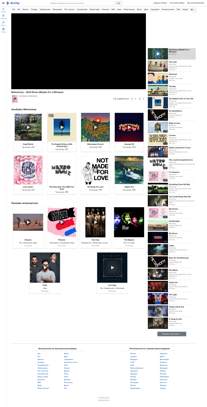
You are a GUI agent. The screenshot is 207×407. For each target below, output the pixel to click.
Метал (139, 9)
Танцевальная (45, 9)
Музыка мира (94, 9)
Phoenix (61, 240)
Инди (119, 9)
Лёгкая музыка (129, 9)
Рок (19, 9)
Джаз (146, 9)
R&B (113, 9)
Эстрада (34, 9)
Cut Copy (112, 285)
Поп (13, 9)
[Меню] (3, 3)
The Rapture (129, 240)
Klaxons (28, 240)
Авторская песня (168, 9)
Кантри (185, 9)
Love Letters (28, 187)
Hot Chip (95, 240)
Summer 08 (129, 144)
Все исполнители (195, 3)
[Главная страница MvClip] (13, 3)
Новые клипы (160, 3)
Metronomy (33, 96)
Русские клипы (177, 3)
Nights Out (129, 187)
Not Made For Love (95, 187)
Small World (28, 144)
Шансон (25, 9)
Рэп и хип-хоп (69, 9)
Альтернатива (82, 9)
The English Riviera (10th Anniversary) (61, 145)
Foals (45, 285)
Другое (193, 9)
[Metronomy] (14, 98)
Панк (178, 9)
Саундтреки (155, 9)
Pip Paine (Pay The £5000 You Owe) (61, 188)
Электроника (57, 9)
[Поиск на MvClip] (118, 3)
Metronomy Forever (95, 144)
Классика (105, 9)
